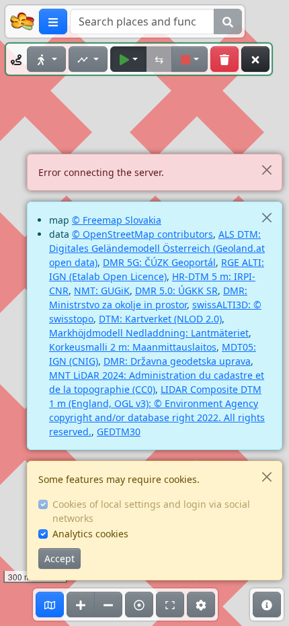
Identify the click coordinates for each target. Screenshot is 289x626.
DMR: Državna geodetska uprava (177, 361)
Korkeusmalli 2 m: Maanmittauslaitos (132, 347)
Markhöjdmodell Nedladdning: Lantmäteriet (149, 332)
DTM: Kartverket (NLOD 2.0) (160, 318)
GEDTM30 (118, 431)
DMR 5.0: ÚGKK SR (176, 290)
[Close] (266, 170)
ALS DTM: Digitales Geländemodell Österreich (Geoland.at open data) (157, 248)
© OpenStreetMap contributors (142, 234)
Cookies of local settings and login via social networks (151, 511)
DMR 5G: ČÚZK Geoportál (159, 262)
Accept (59, 558)
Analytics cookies (90, 533)
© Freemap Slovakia (116, 220)
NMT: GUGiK (102, 290)
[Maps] (50, 604)
